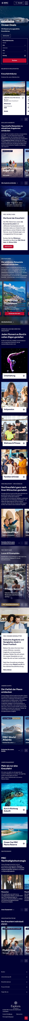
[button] (14, 44)
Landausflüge (10, 532)
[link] (6, 175)
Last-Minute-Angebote (10, 169)
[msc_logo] (4, 3)
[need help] (26, 1018)
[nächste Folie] (26, 183)
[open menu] (26, 3)
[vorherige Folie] (22, 322)
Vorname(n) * (7, 672)
